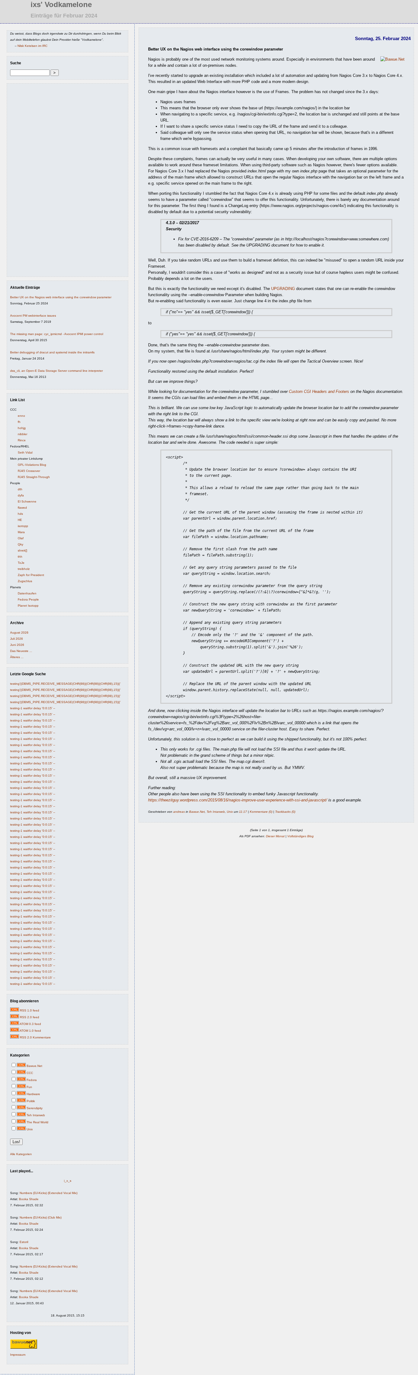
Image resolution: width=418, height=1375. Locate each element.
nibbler (22, 434)
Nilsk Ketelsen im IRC (32, 45)
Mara (21, 532)
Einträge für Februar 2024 (64, 16)
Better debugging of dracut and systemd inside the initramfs (52, 352)
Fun (29, 1087)
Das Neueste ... (21, 651)
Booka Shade (29, 1199)
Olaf (21, 538)
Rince (22, 440)
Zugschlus (25, 581)
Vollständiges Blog (300, 836)
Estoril (24, 1242)
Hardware (33, 1094)
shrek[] (22, 550)
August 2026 (19, 632)
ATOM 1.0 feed (30, 1030)
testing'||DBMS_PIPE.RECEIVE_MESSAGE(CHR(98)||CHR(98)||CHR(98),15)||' (65, 683)
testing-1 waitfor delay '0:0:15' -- (32, 708)
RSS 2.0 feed (29, 1017)
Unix (30, 1129)
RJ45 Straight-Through (34, 477)
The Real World (37, 1122)
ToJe (21, 562)
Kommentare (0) (261, 811)
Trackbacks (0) (285, 811)
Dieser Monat (275, 836)
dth (20, 489)
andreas (179, 811)
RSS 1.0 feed (29, 1010)
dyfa (21, 495)
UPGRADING (283, 288)
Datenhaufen (27, 593)
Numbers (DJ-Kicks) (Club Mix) (41, 1217)
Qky (20, 544)
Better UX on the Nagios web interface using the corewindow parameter (60, 297)
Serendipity (35, 1108)
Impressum (17, 1354)
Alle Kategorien (21, 1154)
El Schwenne (27, 501)
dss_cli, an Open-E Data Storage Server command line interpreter (56, 370)
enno (21, 415)
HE (20, 520)
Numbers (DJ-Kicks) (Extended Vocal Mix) (48, 1193)
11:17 (243, 811)
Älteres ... (17, 657)
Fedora (32, 1080)
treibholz (24, 569)
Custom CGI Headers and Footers (319, 391)
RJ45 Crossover (29, 471)
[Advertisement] (28, 181)
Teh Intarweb (36, 1115)
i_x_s (67, 1180)
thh (20, 556)
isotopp (23, 526)
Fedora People (28, 599)
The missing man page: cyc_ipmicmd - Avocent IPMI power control (56, 334)
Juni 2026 (17, 644)
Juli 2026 (16, 638)
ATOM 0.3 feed (30, 1024)
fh (19, 422)
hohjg (22, 428)
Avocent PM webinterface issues (33, 315)
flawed (22, 507)
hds (20, 513)
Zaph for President (31, 575)
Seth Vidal (25, 452)
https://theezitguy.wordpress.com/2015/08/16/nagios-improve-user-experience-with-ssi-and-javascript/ (237, 800)
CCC (30, 1073)
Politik (31, 1101)
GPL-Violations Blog (32, 464)
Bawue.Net (34, 1066)
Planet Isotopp (28, 605)
